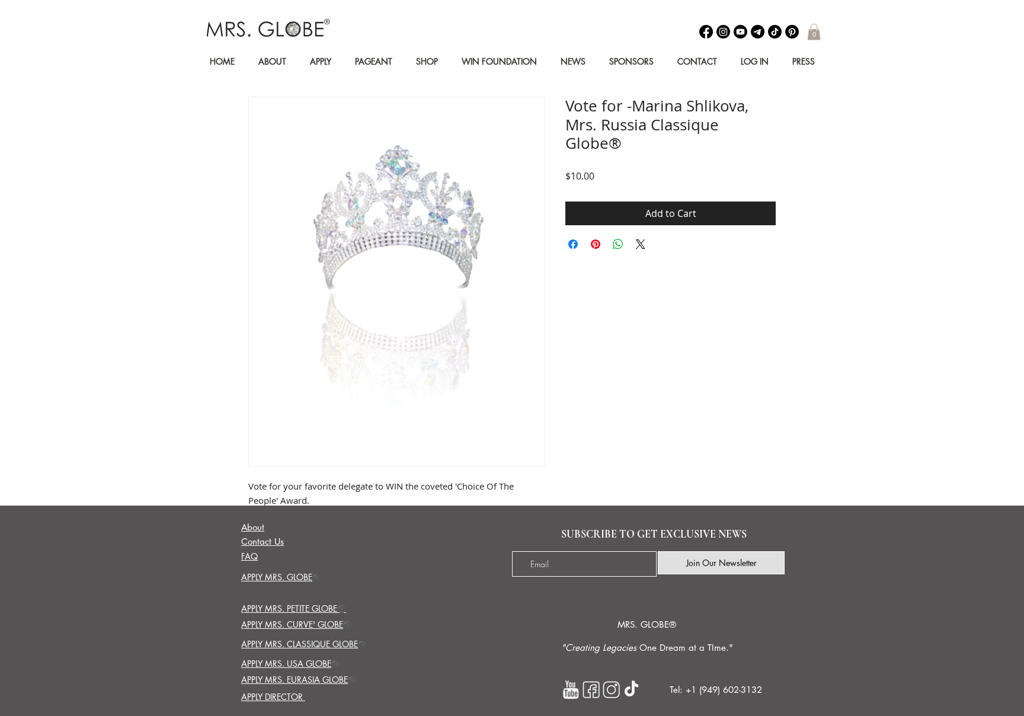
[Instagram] (723, 32)
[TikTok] (775, 32)
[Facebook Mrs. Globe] (591, 689)
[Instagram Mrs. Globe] (611, 689)
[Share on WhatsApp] (618, 244)
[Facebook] (706, 32)
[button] (814, 32)
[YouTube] (740, 32)
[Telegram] (757, 32)
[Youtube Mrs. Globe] (571, 689)
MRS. (627, 624)
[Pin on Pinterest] (595, 244)
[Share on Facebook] (573, 244)
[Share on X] (640, 244)
